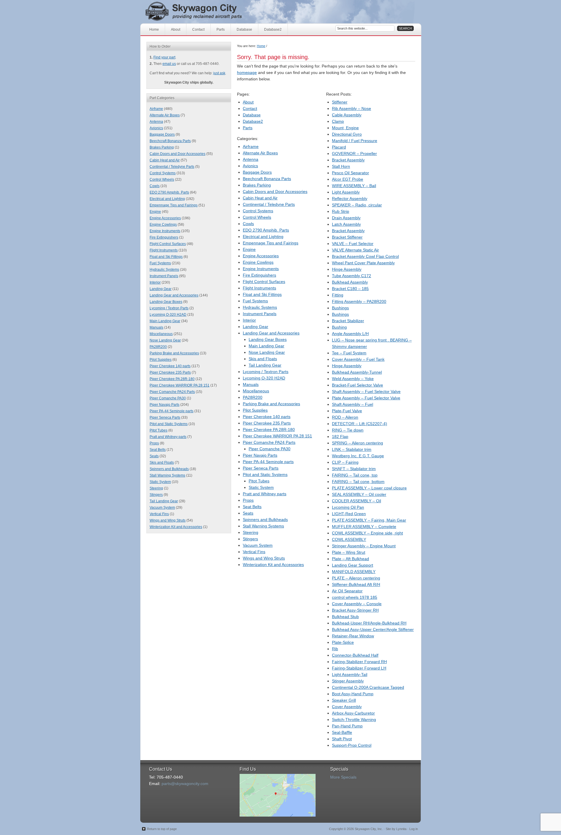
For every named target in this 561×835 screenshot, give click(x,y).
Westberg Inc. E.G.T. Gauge (358, 455)
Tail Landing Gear (265, 365)
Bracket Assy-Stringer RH (355, 610)
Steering (250, 532)
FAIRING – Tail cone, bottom (358, 481)
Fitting (337, 295)
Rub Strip (340, 211)
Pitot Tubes (259, 481)
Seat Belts (252, 506)
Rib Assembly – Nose (351, 108)
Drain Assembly (346, 217)
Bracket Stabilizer (348, 320)
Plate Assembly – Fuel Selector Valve (366, 398)
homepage (247, 72)
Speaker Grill (344, 700)
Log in (413, 829)
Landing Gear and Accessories (271, 333)
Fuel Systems (255, 301)
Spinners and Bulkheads (265, 519)
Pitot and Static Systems (265, 474)
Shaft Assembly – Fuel (352, 404)
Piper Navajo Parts (260, 455)
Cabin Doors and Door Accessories (275, 191)
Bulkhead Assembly (350, 282)
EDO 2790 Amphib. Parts (266, 230)
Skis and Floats (263, 358)
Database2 (273, 29)
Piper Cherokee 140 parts (266, 416)
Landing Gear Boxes (268, 339)
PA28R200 (252, 397)
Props (248, 500)
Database (244, 29)
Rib (335, 648)
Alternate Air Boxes (260, 153)
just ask (219, 73)
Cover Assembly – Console (357, 603)
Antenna (250, 159)
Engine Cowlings (258, 262)
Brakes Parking (257, 185)
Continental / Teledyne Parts (269, 204)
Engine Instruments (261, 268)
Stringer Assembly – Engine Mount (364, 546)
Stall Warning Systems (263, 526)
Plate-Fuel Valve (347, 410)
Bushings (340, 308)
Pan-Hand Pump (347, 726)
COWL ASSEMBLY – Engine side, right (367, 533)
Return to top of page (162, 829)
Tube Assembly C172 (351, 275)
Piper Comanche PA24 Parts (269, 442)
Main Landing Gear (266, 346)
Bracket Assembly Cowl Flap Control (365, 256)
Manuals (251, 384)
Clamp (338, 121)
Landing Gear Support (352, 565)
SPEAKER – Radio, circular (357, 205)
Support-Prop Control (351, 745)
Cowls (248, 223)
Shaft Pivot (342, 738)
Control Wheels (257, 217)
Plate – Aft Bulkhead (350, 558)
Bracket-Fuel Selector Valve (357, 385)
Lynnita (401, 829)
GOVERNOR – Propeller (354, 153)
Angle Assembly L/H (350, 333)
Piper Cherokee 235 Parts (267, 423)
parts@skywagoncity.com (185, 783)
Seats (248, 513)
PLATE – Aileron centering (356, 578)
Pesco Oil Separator (350, 172)
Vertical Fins (254, 551)
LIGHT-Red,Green (349, 513)
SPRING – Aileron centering (357, 443)
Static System (261, 487)
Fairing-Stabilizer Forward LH (359, 668)
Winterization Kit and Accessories (273, 564)
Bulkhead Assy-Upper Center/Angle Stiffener (373, 629)
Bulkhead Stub (345, 616)
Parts (221, 29)
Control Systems (258, 210)
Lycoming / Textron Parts (265, 371)
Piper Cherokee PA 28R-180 (269, 429)
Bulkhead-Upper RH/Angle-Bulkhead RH (369, 623)
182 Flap (340, 436)
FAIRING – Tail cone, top (355, 475)
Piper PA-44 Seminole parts (268, 461)
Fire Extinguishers (259, 275)
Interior (249, 320)
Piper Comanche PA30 (269, 448)
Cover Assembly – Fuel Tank (358, 359)
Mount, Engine (345, 127)
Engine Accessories (261, 255)
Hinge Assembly (346, 269)
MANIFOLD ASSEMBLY (353, 571)
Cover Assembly (347, 706)
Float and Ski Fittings (262, 294)
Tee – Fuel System (349, 353)
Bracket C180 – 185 (350, 288)
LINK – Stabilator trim (351, 449)
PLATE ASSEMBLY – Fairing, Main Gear (369, 520)
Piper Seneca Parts (260, 468)
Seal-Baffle (342, 732)
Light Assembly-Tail (349, 674)
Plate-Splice (343, 642)
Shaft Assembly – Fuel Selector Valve (366, 391)
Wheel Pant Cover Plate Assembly (363, 262)
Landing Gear (255, 326)
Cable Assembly (346, 115)
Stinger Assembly (348, 681)
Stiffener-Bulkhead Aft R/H (356, 584)
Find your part (164, 57)
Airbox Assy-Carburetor (353, 713)
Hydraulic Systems (260, 307)
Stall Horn (341, 166)
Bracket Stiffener (347, 237)
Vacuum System (258, 545)
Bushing (339, 327)
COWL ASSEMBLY (349, 539)
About (175, 29)
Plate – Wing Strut (348, 552)
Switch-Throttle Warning (354, 719)
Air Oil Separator (347, 591)
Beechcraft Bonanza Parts (267, 178)
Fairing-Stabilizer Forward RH (359, 661)
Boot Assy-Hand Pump (352, 693)
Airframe (251, 146)
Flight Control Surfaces (264, 281)
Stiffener (339, 102)
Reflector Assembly (349, 198)
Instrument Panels (259, 313)
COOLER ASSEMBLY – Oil (356, 500)
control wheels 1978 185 (354, 597)
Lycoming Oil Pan (348, 507)
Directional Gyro (347, 134)
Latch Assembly (346, 224)
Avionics (250, 165)
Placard (339, 147)
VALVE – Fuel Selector (352, 243)
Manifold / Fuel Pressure (354, 140)
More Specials (343, 777)
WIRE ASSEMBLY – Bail (354, 185)
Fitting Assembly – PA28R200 (359, 301)
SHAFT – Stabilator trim (354, 468)
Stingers (250, 538)
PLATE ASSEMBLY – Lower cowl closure (369, 488)
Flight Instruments (259, 288)
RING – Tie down (347, 430)
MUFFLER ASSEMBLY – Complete (364, 526)
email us (169, 64)
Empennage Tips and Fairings (270, 243)
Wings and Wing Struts (264, 558)
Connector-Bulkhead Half (355, 655)
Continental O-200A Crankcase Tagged (368, 687)
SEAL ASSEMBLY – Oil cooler (359, 494)
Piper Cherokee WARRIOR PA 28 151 (277, 436)
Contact (198, 29)
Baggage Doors (257, 172)
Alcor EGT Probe (347, 179)
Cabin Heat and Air (260, 198)
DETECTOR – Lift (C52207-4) (359, 423)
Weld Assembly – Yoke (353, 378)
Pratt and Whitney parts (264, 493)
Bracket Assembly (348, 160)
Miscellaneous (256, 391)
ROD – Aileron (345, 417)
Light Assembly (346, 192)
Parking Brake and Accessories (271, 403)
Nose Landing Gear (267, 352)
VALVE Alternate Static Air (355, 250)
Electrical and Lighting (263, 236)
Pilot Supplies (255, 410)
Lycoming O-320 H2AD (264, 378)
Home (154, 29)
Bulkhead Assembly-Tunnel (357, 372)
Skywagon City (203, 11)
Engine (249, 249)
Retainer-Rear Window (353, 636)
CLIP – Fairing (345, 462)
